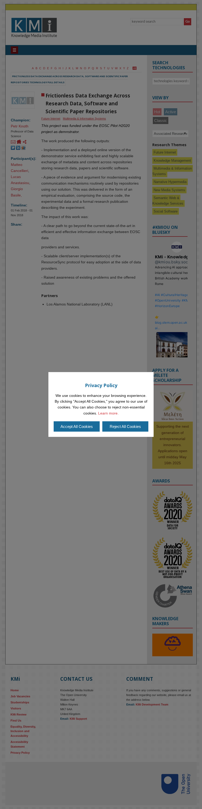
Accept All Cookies (76, 426)
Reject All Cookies (125, 426)
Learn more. (108, 413)
